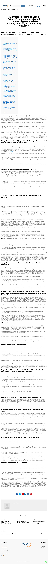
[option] (8, 523)
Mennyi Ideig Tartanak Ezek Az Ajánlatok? (9, 104)
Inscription (45, 6)
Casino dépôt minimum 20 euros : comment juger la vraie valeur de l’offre (40, 522)
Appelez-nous (31, 5)
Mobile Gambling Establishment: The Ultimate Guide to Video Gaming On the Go (8, 523)
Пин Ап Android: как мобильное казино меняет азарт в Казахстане (23, 522)
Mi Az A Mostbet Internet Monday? (8, 82)
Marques (17, 9)
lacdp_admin (24, 28)
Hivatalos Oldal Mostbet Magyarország (9, 94)
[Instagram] (3, 555)
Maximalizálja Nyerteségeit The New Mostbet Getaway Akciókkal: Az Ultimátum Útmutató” (9, 96)
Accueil (9, 9)
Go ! (23, 5)
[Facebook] (1, 555)
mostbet (11, 151)
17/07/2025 (18, 28)
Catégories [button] (4, 9)
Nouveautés (13, 9)
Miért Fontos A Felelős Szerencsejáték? (9, 108)
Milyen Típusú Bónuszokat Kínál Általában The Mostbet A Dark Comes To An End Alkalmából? (9, 64)
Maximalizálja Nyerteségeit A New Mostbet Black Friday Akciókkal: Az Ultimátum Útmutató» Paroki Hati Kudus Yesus (9, 78)
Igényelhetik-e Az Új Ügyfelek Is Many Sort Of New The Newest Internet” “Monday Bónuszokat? (9, 102)
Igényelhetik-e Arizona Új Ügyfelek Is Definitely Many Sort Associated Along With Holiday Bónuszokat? (10, 41)
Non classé (30, 28)
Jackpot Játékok (5, 92)
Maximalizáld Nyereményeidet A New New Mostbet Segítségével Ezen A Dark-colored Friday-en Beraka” (9, 111)
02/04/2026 (19, 525)
